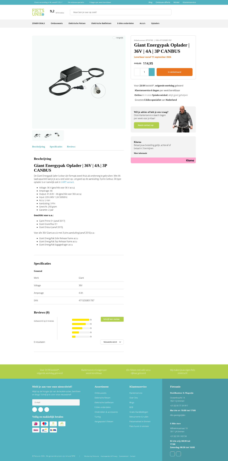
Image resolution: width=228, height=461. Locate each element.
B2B (131, 407)
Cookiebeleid (123, 456)
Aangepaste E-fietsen (104, 421)
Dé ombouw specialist (76, 2)
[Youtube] (40, 409)
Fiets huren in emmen (139, 426)
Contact (132, 456)
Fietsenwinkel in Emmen (140, 421)
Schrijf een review (111, 319)
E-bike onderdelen (103, 407)
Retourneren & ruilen (138, 416)
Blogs (131, 402)
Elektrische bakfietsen (104, 402)
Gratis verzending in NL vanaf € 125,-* (48, 2)
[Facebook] (34, 409)
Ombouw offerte (163, 2)
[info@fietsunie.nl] (172, 454)
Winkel (176, 2)
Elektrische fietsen (102, 397)
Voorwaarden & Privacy (109, 456)
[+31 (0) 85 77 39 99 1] (178, 454)
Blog (150, 2)
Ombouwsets (100, 393)
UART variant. (67, 182)
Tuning (98, 416)
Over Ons (133, 397)
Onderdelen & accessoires (106, 412)
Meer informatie (140, 153)
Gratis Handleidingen (138, 412)
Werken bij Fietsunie (91, 456)
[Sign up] (76, 402)
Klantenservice (189, 2)
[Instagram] (46, 409)
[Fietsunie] (38, 12)
